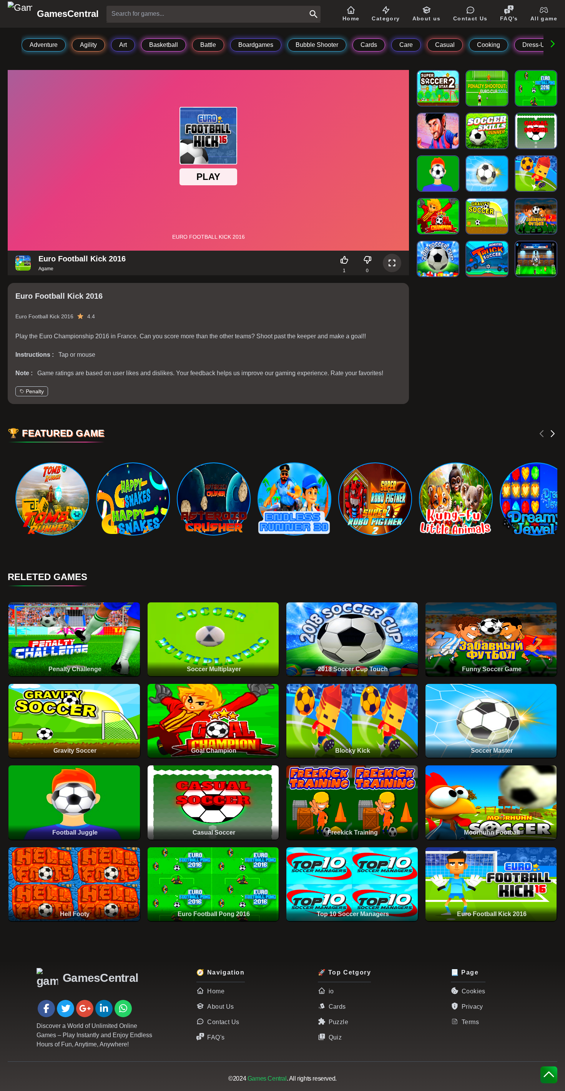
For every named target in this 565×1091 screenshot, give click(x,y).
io (331, 991)
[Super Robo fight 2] (374, 499)
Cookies (473, 991)
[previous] (542, 433)
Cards (337, 1006)
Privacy (472, 1006)
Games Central (267, 1078)
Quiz (335, 1037)
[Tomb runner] (51, 499)
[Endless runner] (294, 499)
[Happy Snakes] (132, 499)
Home (215, 991)
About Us (220, 1006)
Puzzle (338, 1022)
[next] (552, 433)
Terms (470, 1022)
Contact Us (223, 1022)
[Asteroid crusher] (213, 499)
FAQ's (215, 1037)
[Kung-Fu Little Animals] (455, 499)
